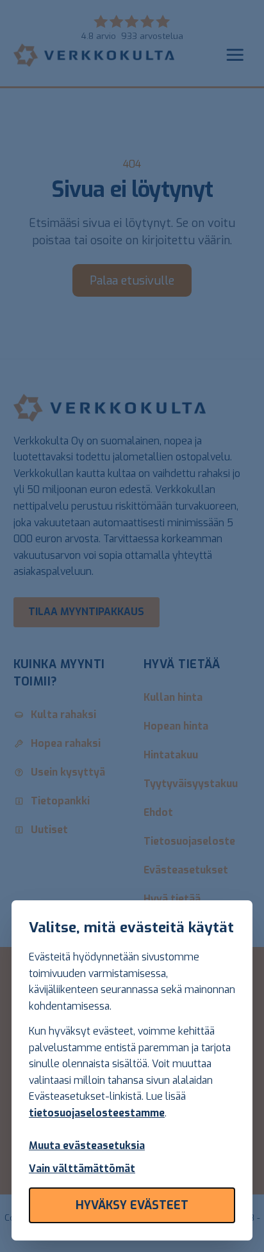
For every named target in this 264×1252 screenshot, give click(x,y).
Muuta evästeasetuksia (87, 1145)
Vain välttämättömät (82, 1168)
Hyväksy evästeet (132, 1205)
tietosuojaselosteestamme (97, 1113)
